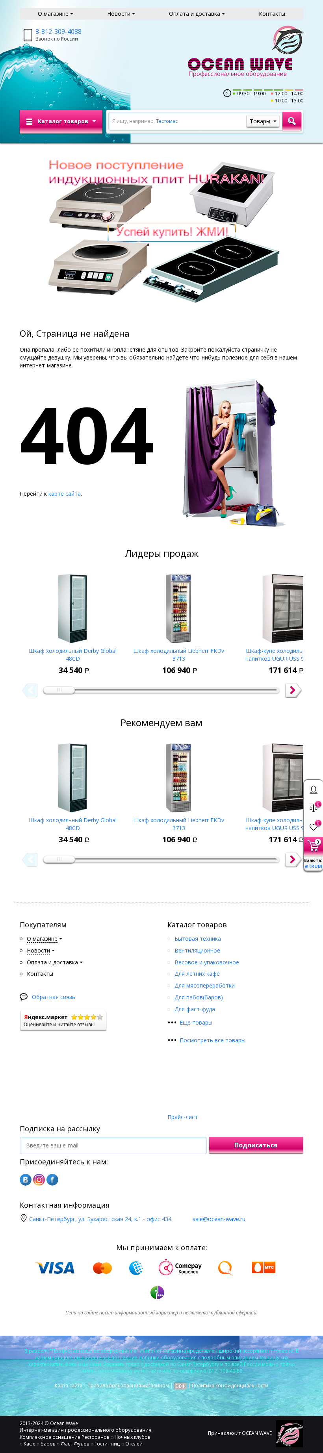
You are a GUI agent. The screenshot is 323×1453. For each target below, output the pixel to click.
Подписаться (256, 1145)
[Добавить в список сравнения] (51, 664)
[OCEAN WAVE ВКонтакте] (26, 1180)
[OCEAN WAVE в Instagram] (39, 1180)
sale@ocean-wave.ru (219, 1219)
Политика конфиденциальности (230, 1385)
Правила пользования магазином (128, 1385)
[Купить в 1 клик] (69, 664)
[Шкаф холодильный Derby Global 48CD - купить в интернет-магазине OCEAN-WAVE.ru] (73, 605)
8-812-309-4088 (58, 31)
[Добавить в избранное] (33, 664)
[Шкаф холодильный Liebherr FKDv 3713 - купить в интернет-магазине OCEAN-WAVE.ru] (179, 605)
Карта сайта (68, 1385)
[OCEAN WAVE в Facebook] (52, 1180)
